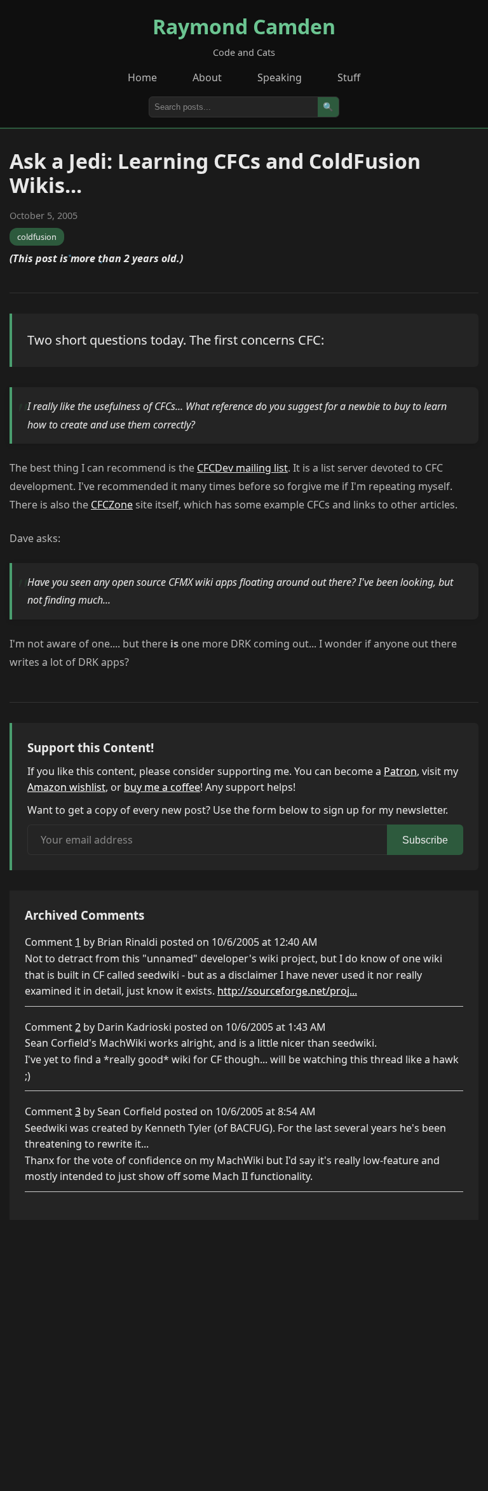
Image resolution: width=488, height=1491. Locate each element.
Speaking (279, 77)
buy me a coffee (162, 787)
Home (142, 77)
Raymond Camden (244, 26)
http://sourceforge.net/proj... (287, 991)
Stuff (348, 77)
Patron (400, 771)
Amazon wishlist (66, 787)
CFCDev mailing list (242, 468)
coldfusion (37, 236)
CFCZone (112, 505)
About (207, 77)
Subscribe (425, 840)
